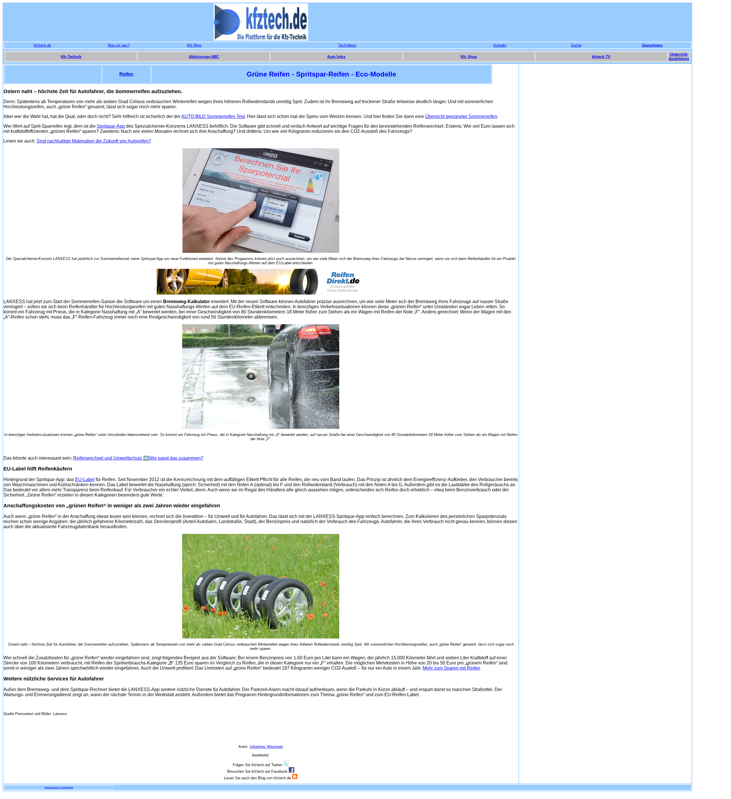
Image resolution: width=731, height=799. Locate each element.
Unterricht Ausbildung (678, 56)
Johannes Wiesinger (266, 746)
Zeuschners (652, 45)
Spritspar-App (111, 126)
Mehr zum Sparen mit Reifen (451, 668)
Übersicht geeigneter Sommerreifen (461, 116)
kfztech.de (42, 45)
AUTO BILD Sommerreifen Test (213, 116)
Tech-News (347, 45)
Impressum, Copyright (59, 787)
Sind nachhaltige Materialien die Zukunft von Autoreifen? (94, 141)
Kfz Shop (469, 57)
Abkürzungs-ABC (204, 57)
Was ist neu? (118, 45)
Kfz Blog (194, 45)
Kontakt (499, 45)
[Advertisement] (605, 150)
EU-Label (85, 479)
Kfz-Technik (71, 57)
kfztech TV (601, 57)
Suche (576, 45)
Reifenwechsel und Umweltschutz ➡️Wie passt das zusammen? (138, 458)
